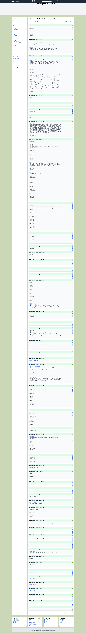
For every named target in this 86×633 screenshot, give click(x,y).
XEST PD (14, 61)
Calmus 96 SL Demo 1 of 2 (34, 544)
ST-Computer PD (15, 56)
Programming (16, 31)
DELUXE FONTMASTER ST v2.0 (35, 366)
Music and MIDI (16, 41)
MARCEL (31, 47)
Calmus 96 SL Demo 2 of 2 (34, 551)
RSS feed (30, 621)
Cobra (14, 25)
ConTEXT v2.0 (32, 64)
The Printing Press (33, 377)
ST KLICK (31, 155)
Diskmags (15, 35)
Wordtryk (31, 205)
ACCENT (31, 145)
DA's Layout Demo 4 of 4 (34, 590)
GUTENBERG (32, 371)
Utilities (15, 33)
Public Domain (57, 1)
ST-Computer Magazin (16, 619)
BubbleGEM (46, 621)
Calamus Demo (32, 522)
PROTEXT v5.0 (32, 342)
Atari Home (14, 622)
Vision (14, 59)
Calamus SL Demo (33, 537)
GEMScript (46, 619)
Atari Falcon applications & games (34, 624)
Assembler (62, 619)
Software (53, 0)
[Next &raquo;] (72, 22)
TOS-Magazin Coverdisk (17, 58)
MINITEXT (32, 50)
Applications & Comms (17, 30)
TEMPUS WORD (32, 331)
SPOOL (31, 172)
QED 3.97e (32, 123)
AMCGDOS (32, 436)
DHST (45, 622)
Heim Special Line (16, 47)
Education (15, 36)
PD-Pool (14, 53)
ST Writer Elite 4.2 (33, 29)
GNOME (31, 91)
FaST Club (14, 28)
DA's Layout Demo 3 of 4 (34, 584)
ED (30, 73)
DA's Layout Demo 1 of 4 (34, 572)
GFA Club (14, 45)
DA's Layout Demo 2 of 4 (34, 578)
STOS (61, 622)
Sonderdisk (14, 55)
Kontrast (14, 51)
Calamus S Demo (33, 529)
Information (16, 40)
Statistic (30, 619)
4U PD (14, 20)
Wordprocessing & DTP (17, 42)
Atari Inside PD (15, 23)
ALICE (31, 58)
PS (30, 162)
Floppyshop (15, 44)
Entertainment (16, 29)
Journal (14, 50)
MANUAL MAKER (33, 304)
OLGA (45, 620)
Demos (15, 34)
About (30, 620)
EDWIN (31, 60)
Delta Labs (14, 26)
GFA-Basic (62, 620)
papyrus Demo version (34, 360)
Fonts (14, 37)
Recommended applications (33, 622)
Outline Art (32, 419)
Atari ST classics (31, 623)
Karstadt (14, 48)
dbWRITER (32, 41)
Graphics (15, 39)
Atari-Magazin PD (16, 22)
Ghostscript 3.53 (33, 502)
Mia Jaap (14, 621)
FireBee (30, 625)
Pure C (61, 621)
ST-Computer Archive (16, 620)
